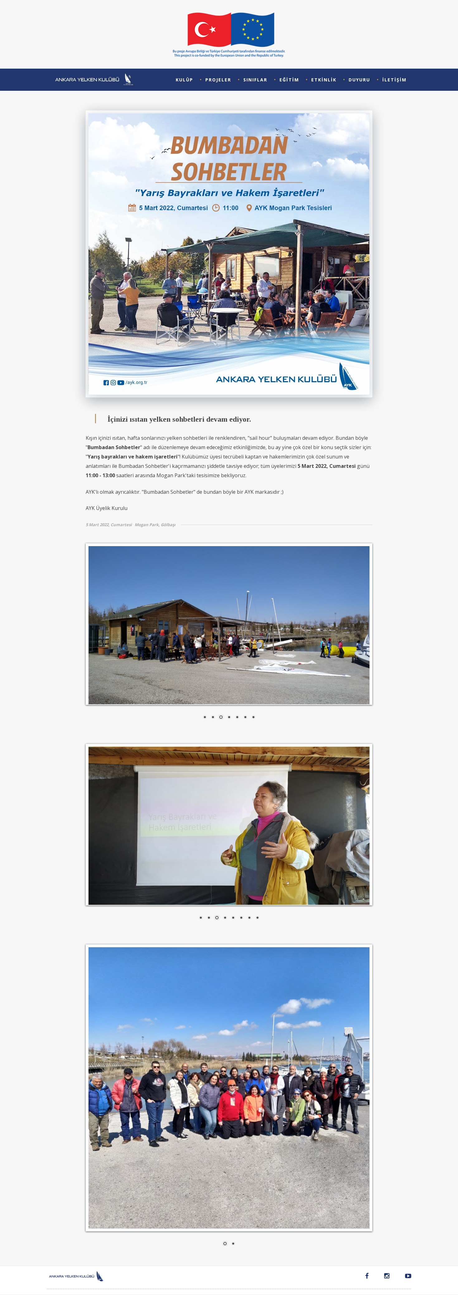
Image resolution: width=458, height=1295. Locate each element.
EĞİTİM (289, 80)
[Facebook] (366, 1277)
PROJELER (218, 80)
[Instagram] (386, 1277)
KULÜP (184, 80)
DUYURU (359, 80)
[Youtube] (404, 1277)
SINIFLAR (255, 80)
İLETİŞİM (394, 80)
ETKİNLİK (323, 80)
